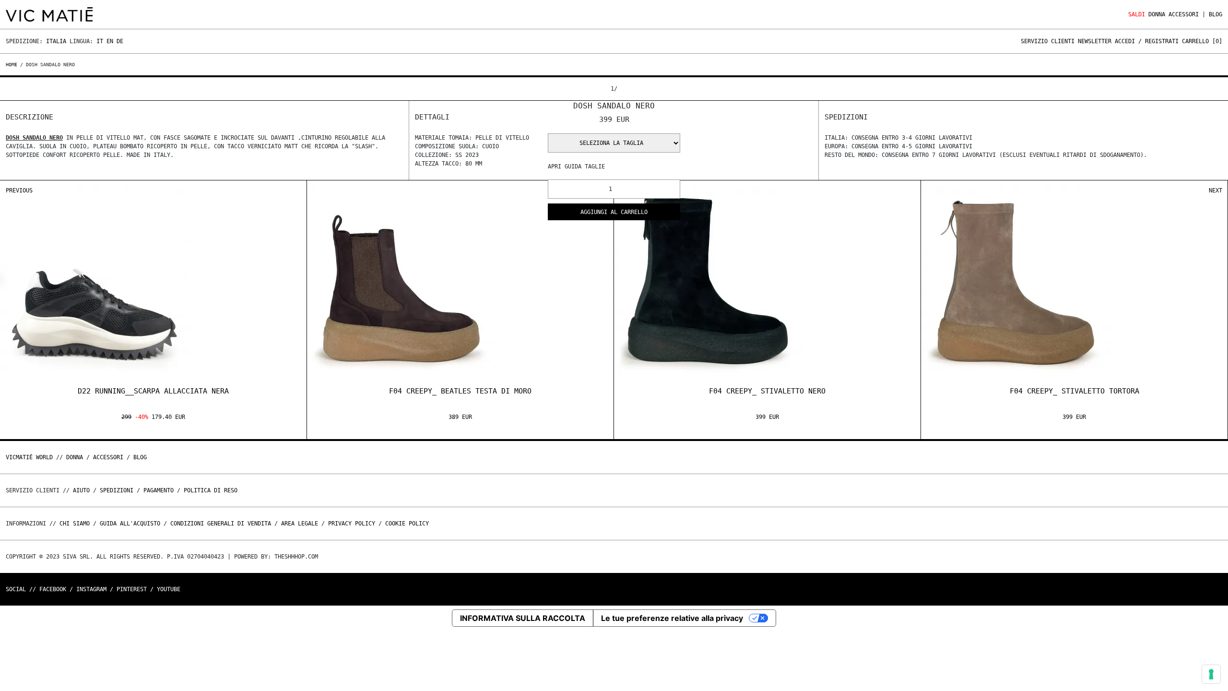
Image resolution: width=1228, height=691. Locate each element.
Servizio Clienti (1047, 41)
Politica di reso (210, 490)
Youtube (168, 589)
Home (13, 64)
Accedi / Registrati (1147, 41)
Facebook (52, 589)
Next (1215, 190)
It (99, 41)
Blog (1215, 14)
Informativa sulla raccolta (522, 618)
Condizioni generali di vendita (220, 523)
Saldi (1136, 14)
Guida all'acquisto (130, 523)
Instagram (91, 589)
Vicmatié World (29, 457)
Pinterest (132, 589)
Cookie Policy (407, 523)
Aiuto (81, 490)
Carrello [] (1202, 41)
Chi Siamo (74, 523)
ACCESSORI (1184, 14)
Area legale (299, 523)
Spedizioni (116, 490)
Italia (56, 41)
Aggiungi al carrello (614, 212)
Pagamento (158, 490)
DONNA (1156, 14)
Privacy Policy (351, 523)
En (109, 41)
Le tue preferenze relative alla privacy (672, 618)
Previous (19, 190)
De (120, 41)
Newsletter (1094, 41)
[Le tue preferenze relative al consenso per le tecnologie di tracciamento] (1211, 674)
